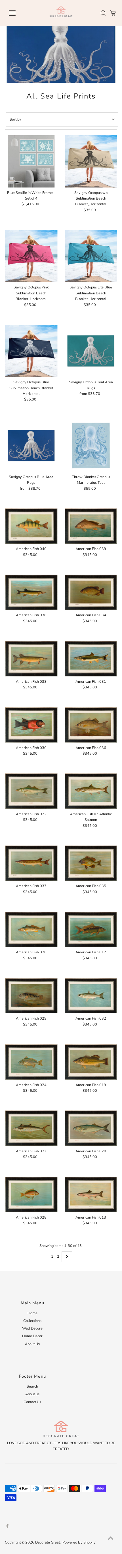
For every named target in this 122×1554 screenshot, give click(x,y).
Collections (32, 1320)
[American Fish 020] (91, 1128)
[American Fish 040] (31, 526)
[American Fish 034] (91, 592)
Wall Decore (32, 1328)
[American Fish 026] (31, 929)
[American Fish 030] (31, 724)
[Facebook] (7, 1527)
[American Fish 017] (91, 929)
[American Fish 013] (91, 1194)
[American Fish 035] (91, 863)
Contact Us (32, 1402)
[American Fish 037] (31, 863)
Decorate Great (47, 1542)
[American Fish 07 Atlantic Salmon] (91, 791)
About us (32, 1394)
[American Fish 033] (31, 658)
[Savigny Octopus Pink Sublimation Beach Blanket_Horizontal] (31, 256)
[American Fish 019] (91, 1062)
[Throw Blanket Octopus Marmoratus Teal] (91, 445)
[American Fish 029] (31, 995)
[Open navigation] (18, 13)
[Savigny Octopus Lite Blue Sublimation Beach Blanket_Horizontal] (91, 256)
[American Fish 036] (91, 724)
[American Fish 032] (91, 995)
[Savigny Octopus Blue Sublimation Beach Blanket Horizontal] (31, 351)
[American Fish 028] (31, 1194)
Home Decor (32, 1336)
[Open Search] (103, 13)
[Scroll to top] (110, 1538)
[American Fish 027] (31, 1128)
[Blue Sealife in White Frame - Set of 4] (31, 161)
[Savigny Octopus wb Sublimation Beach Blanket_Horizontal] (91, 161)
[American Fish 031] (91, 658)
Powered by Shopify (79, 1542)
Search (32, 1386)
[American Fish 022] (31, 791)
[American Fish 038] (31, 592)
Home (32, 1313)
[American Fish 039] (91, 526)
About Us (32, 1344)
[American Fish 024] (31, 1062)
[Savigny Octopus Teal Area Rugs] (91, 351)
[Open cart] (113, 13)
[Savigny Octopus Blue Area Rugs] (31, 445)
